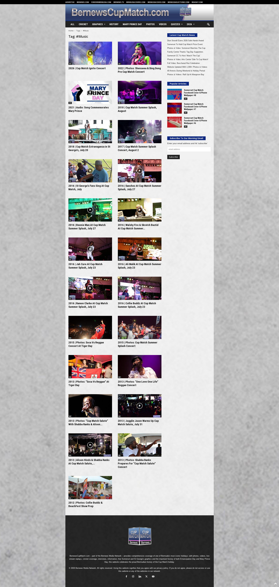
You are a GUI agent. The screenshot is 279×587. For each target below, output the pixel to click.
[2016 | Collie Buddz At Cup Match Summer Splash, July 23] (139, 288)
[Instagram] (133, 577)
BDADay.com (197, 2)
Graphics (97, 24)
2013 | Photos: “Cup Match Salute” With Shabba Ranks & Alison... (88, 422)
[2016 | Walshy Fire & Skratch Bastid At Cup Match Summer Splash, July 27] (139, 210)
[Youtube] (153, 577)
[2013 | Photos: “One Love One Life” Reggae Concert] (139, 366)
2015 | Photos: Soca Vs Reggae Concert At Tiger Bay (86, 344)
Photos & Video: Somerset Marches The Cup (186, 48)
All (72, 24)
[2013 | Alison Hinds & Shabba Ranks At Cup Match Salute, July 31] (90, 445)
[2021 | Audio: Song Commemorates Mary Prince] (90, 92)
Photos (150, 24)
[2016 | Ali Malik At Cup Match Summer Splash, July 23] (139, 249)
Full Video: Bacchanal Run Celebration (183, 63)
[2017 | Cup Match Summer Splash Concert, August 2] (139, 131)
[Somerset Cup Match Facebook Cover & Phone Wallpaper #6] (174, 122)
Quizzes (175, 24)
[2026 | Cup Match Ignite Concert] (90, 53)
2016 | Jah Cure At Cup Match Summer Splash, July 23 (85, 265)
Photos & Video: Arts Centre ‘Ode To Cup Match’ (187, 59)
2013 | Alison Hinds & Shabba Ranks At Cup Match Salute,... (88, 461)
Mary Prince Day (132, 24)
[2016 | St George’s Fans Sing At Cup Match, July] (90, 170)
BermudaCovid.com (156, 2)
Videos (163, 24)
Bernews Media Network (111, 556)
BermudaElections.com (178, 2)
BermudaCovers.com (135, 2)
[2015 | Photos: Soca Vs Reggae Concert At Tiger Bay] (90, 327)
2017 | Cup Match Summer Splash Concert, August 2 (137, 148)
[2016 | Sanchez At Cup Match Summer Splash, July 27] (139, 170)
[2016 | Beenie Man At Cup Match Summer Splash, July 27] (90, 210)
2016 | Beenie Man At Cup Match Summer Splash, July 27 (87, 226)
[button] (208, 24)
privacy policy (162, 568)
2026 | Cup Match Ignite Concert (87, 68)
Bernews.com (83, 2)
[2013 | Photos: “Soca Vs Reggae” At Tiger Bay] (90, 366)
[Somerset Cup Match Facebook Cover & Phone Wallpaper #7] (174, 108)
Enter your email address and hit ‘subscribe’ (187, 143)
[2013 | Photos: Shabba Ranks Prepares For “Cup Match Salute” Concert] (139, 445)
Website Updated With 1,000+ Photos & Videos (187, 67)
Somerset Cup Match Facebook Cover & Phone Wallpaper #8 (195, 93)
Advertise (69, 2)
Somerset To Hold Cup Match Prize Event (185, 44)
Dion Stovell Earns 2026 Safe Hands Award (185, 40)
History (113, 24)
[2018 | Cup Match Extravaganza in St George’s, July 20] (90, 131)
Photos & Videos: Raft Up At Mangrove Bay (185, 74)
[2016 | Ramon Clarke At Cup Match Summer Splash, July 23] (90, 288)
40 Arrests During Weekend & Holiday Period (186, 71)
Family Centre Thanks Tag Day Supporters (185, 52)
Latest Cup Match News (182, 35)
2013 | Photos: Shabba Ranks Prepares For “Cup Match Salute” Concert (137, 463)
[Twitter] (146, 577)
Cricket (83, 24)
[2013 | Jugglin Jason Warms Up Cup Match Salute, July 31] (139, 405)
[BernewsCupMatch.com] (139, 12)
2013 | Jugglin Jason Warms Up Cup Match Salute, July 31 (138, 422)
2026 (189, 24)
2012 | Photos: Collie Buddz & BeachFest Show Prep (85, 504)
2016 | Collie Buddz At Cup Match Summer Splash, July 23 (137, 305)
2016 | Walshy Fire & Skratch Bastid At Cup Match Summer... (138, 226)
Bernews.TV (118, 2)
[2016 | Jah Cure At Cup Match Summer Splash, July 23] (90, 249)
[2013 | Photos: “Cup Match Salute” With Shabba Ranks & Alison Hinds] (90, 405)
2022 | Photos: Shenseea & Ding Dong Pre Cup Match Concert (139, 70)
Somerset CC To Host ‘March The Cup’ (183, 56)
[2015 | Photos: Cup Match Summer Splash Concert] (139, 327)
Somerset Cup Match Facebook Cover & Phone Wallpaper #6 (195, 120)
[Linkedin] (139, 577)
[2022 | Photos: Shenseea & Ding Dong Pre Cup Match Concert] (139, 53)
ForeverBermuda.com (101, 2)
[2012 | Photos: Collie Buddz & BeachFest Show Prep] (90, 487)
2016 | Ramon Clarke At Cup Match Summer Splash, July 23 (88, 305)
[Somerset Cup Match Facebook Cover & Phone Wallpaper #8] (174, 94)
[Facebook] (126, 577)
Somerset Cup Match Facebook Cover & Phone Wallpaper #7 (195, 107)
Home (71, 30)
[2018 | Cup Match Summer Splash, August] (139, 92)
